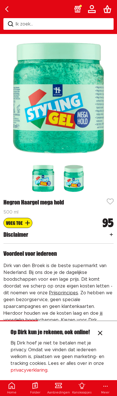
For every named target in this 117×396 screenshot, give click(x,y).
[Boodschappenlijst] (108, 9)
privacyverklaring (29, 370)
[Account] (93, 9)
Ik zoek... (24, 24)
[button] (77, 9)
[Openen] (111, 234)
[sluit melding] (100, 334)
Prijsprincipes (63, 293)
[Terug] (6, 9)
